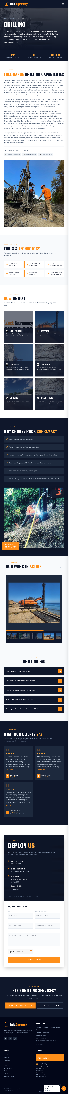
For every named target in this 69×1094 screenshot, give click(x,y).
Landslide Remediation (13, 154)
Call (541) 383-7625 (51, 1005)
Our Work (6, 1057)
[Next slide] (60, 568)
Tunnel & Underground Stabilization (46, 1040)
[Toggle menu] (62, 4)
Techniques (7, 1060)
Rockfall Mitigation (30, 154)
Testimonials (7, 1071)
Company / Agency (41, 912)
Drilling (21, 18)
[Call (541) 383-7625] (63, 1088)
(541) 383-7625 (17, 863)
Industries (6, 1063)
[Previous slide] (55, 568)
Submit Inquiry (34, 960)
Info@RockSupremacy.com (20, 871)
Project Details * (13, 932)
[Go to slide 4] (49, 636)
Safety (5, 1065)
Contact (6, 1079)
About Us (6, 1055)
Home (6, 18)
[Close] (60, 1085)
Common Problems (9, 1076)
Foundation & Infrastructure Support (46, 1030)
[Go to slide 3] (36, 636)
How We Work (8, 1068)
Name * (10, 912)
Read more (9, 770)
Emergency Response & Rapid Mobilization (48, 1027)
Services (13, 18)
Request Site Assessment (19, 1005)
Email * (37, 922)
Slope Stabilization (46, 154)
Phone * (10, 922)
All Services (39, 1044)
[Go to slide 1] (12, 636)
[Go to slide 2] (24, 636)
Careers (6, 1073)
